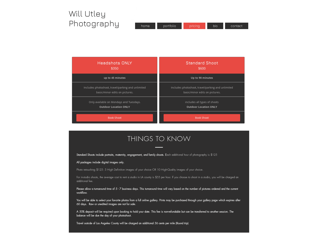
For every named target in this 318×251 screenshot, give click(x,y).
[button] (169, 26)
